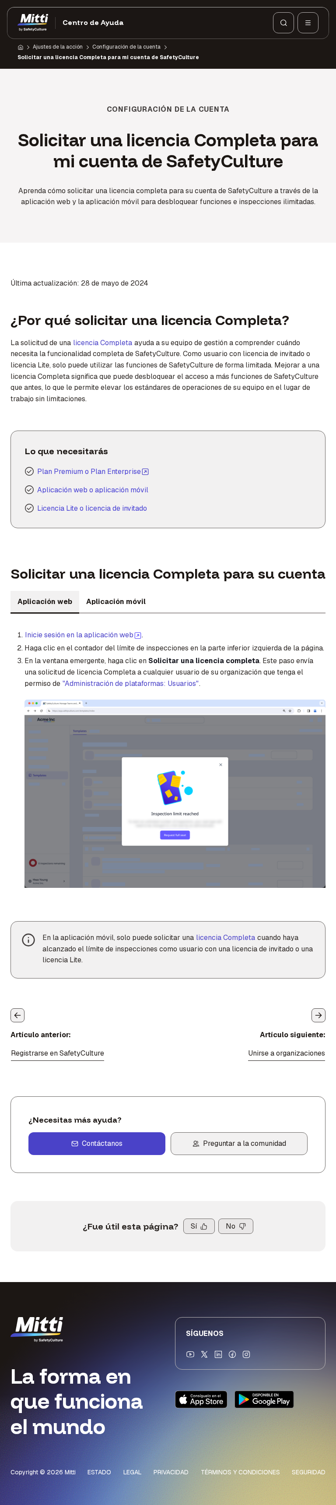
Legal (132, 1472)
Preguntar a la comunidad (244, 1143)
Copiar (159, 711)
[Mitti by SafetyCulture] (33, 23)
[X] (204, 1354)
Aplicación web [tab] (45, 601)
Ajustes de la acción (58, 46)
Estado (99, 1472)
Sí (194, 1226)
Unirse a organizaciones (286, 1053)
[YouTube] (190, 1354)
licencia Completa (102, 342)
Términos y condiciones (240, 1472)
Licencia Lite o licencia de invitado (92, 508)
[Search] (283, 22)
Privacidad (171, 1472)
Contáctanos (102, 1143)
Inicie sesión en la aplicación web (83, 634)
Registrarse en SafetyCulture (57, 1053)
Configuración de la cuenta (126, 46)
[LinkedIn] (218, 1354)
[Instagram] (246, 1354)
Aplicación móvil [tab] (116, 601)
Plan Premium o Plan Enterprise (89, 471)
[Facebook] (232, 1354)
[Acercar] (41, 711)
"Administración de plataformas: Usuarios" (131, 683)
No (230, 1226)
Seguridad (309, 1472)
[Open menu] (308, 22)
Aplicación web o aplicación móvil (92, 490)
